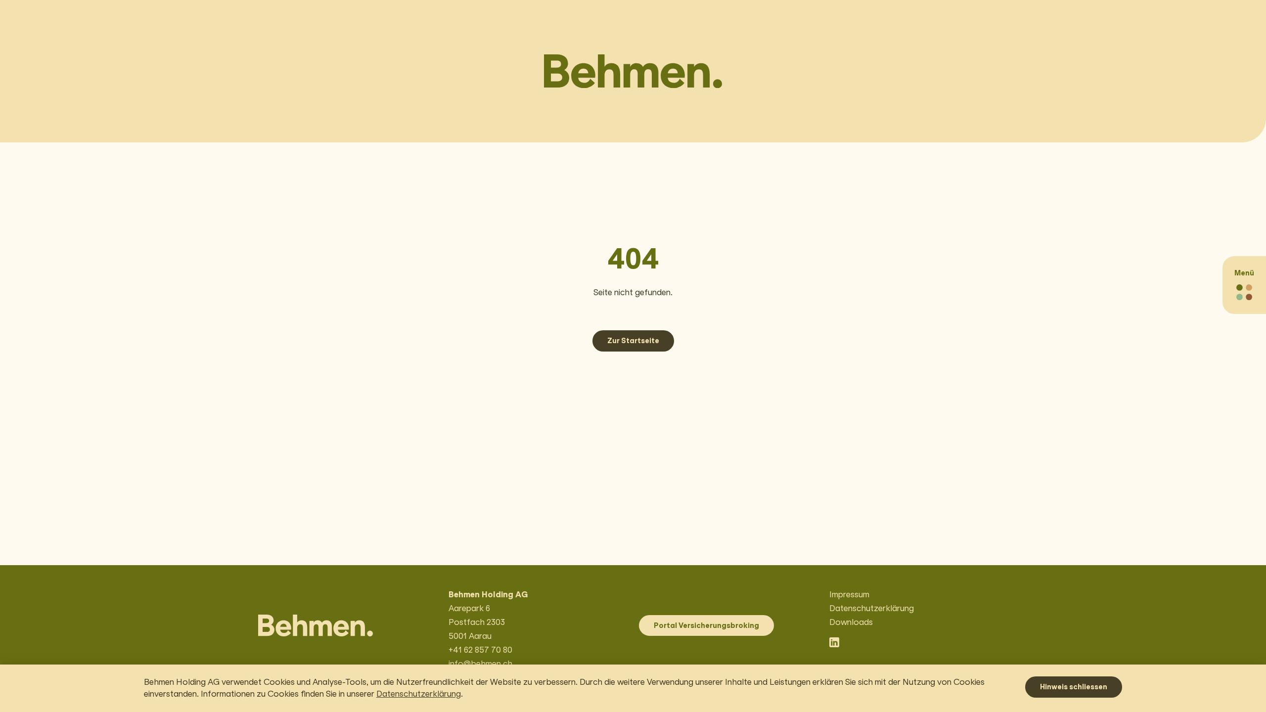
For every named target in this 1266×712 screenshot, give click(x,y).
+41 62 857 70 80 (480, 650)
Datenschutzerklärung (418, 694)
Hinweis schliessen (1073, 687)
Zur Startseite (633, 341)
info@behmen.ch (480, 663)
